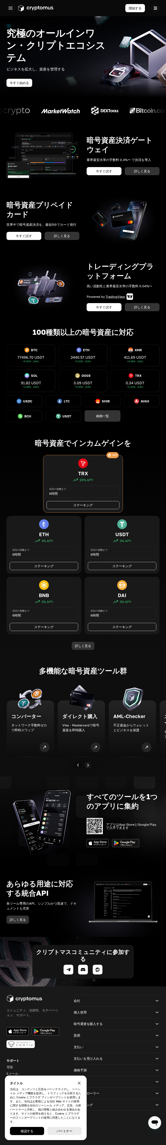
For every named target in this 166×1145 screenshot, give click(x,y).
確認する (27, 1131)
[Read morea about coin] (34, 111)
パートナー (64, 1131)
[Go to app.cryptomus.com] (35, 8)
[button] (117, 1000)
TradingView (115, 297)
